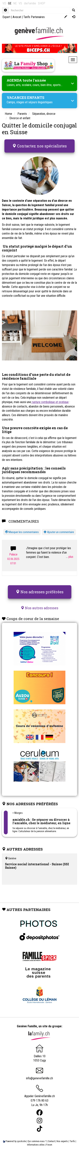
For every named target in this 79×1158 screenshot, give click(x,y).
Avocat (17, 17)
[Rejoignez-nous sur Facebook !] (39, 1112)
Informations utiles (35, 1144)
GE (9, 3)
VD (4, 3)
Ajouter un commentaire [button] (60, 532)
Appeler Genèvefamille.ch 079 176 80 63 (39, 1098)
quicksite (21, 1141)
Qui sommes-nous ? (37, 1141)
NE (15, 3)
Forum (49, 1144)
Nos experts (62, 1141)
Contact (51, 1141)
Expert (6, 17)
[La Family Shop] (28, 65)
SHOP (41, 3)
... (67, 557)
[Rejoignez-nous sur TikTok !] (39, 1129)
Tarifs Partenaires (34, 17)
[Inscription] (65, 17)
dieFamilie (30, 3)
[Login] (73, 17)
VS (20, 3)
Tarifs (72, 1141)
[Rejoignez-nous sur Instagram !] (39, 1120)
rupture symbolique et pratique (50, 402)
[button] (22, 532)
